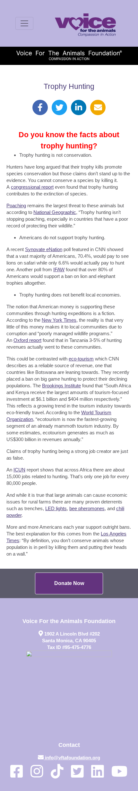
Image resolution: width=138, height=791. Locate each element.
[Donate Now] (69, 583)
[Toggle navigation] (24, 23)
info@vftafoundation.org (72, 757)
